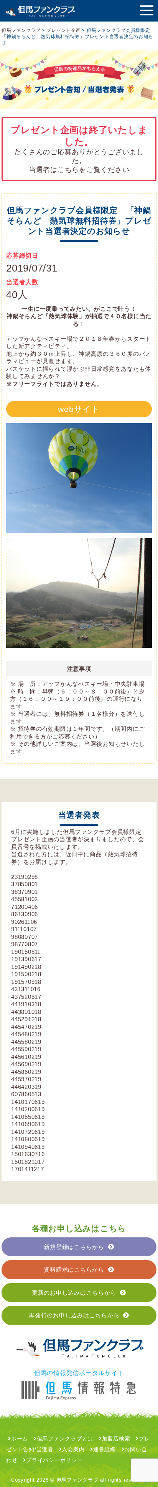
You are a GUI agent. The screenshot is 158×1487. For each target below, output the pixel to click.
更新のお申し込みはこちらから (74, 1292)
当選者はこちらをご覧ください (79, 169)
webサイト (79, 409)
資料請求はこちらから (74, 1269)
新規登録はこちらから (74, 1247)
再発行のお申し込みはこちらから (74, 1315)
